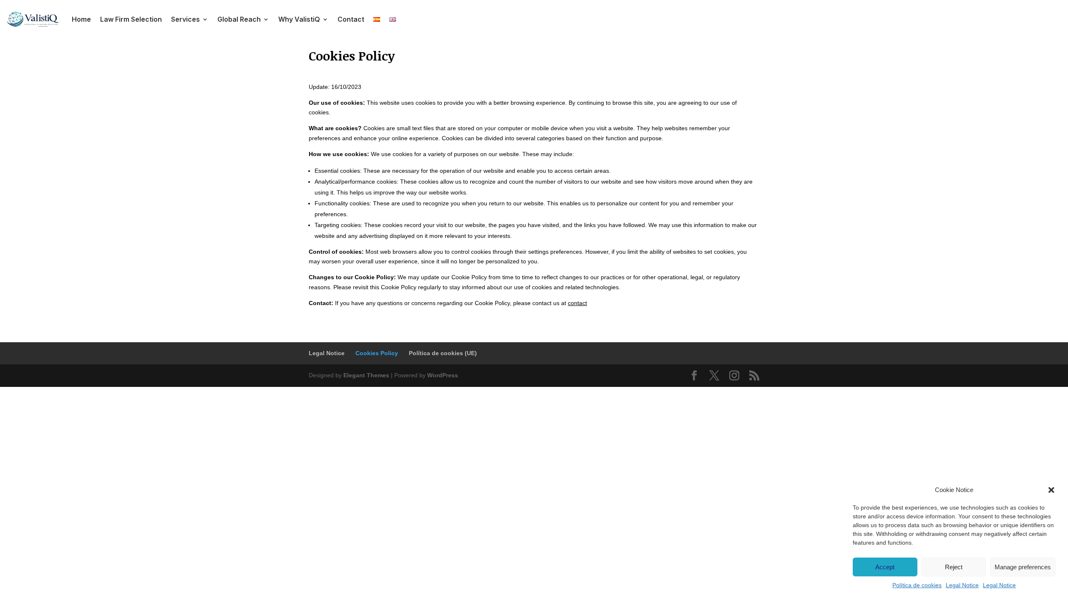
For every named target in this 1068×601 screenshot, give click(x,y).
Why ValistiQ (299, 19)
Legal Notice (962, 585)
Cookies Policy (376, 353)
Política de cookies (917, 585)
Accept (884, 567)
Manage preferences (1023, 567)
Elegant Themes (366, 375)
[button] (1051, 490)
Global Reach (239, 19)
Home (81, 19)
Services (185, 19)
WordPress (442, 375)
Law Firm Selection (131, 19)
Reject (953, 567)
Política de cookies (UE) (443, 353)
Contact (351, 19)
